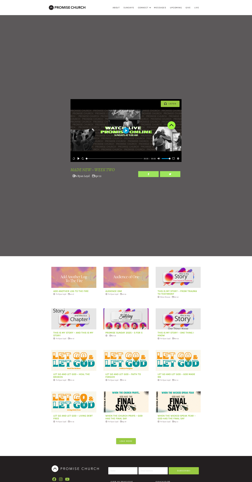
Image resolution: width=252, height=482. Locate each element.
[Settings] (178, 158)
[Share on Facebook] (148, 174)
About (116, 7)
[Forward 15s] (83, 158)
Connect (143, 7)
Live (196, 7)
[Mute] (159, 158)
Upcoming (176, 7)
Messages (160, 7)
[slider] (114, 158)
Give (188, 7)
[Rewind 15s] (74, 158)
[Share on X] (170, 174)
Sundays (129, 7)
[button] (150, 7)
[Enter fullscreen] (174, 158)
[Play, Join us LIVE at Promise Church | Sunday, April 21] (78, 158)
